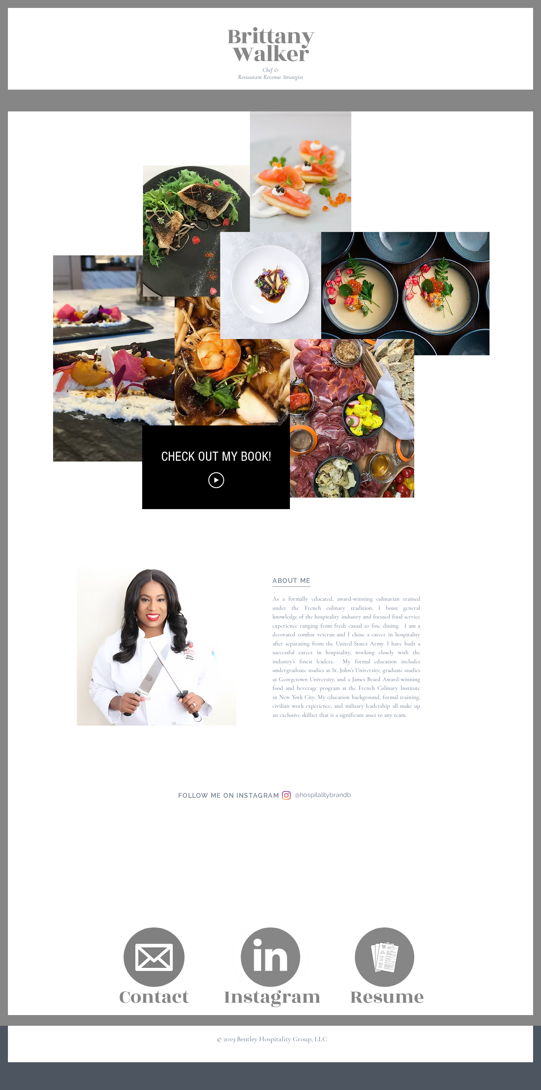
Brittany (270, 36)
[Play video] (216, 480)
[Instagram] (286, 795)
